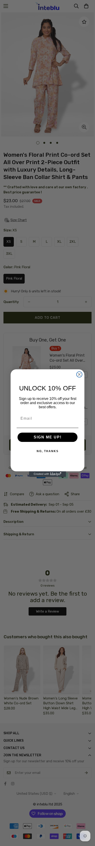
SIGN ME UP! (48, 437)
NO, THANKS (48, 451)
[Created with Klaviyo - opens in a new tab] (47, 474)
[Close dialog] (79, 374)
